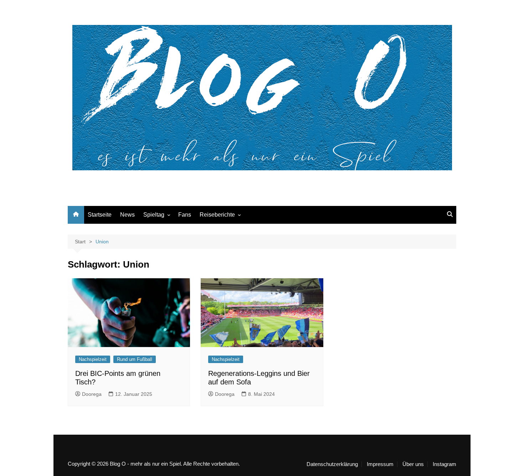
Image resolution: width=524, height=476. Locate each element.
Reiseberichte (217, 215)
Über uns (413, 464)
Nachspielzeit (93, 359)
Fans (184, 215)
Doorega (92, 394)
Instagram (444, 464)
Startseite (100, 215)
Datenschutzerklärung (332, 464)
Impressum (380, 464)
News (127, 215)
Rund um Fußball (134, 359)
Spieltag (153, 215)
